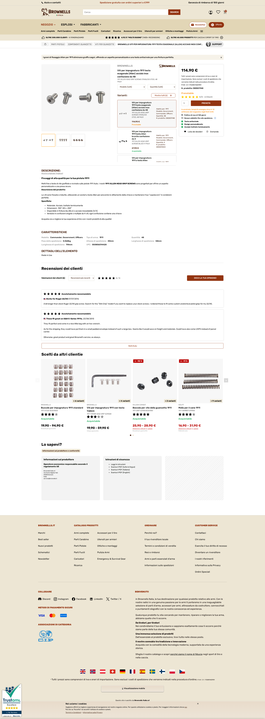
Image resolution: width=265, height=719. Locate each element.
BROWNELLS (125, 65)
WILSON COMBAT (139, 405)
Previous (37, 380)
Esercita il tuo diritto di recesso (211, 546)
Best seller (43, 539)
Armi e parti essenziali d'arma (160, 559)
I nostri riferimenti (204, 559)
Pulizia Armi (192, 31)
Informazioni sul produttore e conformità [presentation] (61, 451)
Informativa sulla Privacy (208, 565)
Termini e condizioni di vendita (160, 546)
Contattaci (200, 533)
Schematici (44, 552)
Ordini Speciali (202, 572)
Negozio (47, 24)
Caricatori (105, 31)
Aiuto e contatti (52, 2)
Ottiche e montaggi (174, 31)
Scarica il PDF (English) (120, 472)
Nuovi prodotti (45, 546)
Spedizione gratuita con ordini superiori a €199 (124, 2)
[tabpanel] (63, 394)
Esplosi (66, 24)
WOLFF (181, 405)
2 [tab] (133, 436)
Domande (214, 131)
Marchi (41, 533)
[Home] (44, 44)
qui (186, 707)
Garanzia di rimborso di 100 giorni (206, 2)
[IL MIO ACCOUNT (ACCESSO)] (211, 12)
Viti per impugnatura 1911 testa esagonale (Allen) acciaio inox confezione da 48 (141, 109)
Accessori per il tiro (133, 31)
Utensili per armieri (154, 31)
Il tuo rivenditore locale (156, 539)
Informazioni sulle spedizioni (159, 565)
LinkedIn (98, 599)
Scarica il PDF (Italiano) (120, 470)
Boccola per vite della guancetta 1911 (152, 407)
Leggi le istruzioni (118, 464)
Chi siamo (200, 539)
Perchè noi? (151, 533)
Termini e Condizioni (73, 712)
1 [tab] (131, 436)
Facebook (81, 599)
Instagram (63, 599)
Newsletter (43, 559)
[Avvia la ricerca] (174, 12)
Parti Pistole (79, 31)
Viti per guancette (93, 431)
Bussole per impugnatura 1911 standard (62, 407)
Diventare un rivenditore (207, 552)
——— (201, 30)
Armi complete (48, 31)
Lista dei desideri (219, 12)
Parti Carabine (64, 31)
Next (226, 380)
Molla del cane (183, 431)
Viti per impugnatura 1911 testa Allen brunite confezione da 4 (141, 137)
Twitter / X (116, 599)
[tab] (61, 451)
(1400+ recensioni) (140, 37)
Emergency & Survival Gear (111, 559)
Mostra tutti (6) (161, 95)
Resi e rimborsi (152, 552)
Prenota (206, 103)
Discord (46, 599)
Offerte (219, 24)
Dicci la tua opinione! (205, 278)
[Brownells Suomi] (162, 671)
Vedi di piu (132, 346)
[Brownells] (167, 66)
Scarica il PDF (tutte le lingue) (123, 467)
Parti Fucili (93, 31)
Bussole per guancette (48, 428)
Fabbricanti (89, 24)
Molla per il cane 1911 (189, 407)
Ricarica (117, 31)
